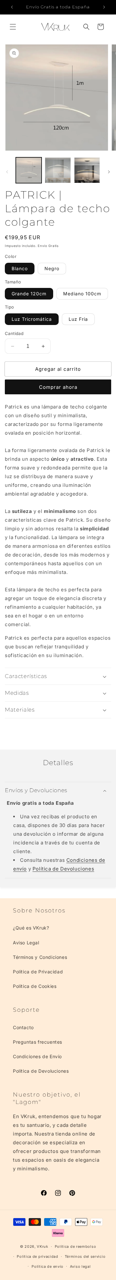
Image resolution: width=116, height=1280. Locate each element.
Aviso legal (80, 1266)
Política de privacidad (37, 1256)
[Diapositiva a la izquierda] (7, 172)
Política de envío (47, 1266)
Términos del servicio (85, 1256)
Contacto (23, 1027)
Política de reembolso (75, 1246)
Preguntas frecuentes (37, 1042)
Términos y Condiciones (40, 957)
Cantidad (14, 333)
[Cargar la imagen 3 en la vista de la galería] (87, 170)
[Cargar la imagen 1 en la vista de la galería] (29, 170)
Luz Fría (78, 319)
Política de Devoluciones (63, 869)
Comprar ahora (58, 387)
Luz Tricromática (32, 319)
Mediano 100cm (82, 293)
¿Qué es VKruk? (31, 927)
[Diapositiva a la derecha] (109, 172)
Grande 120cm (29, 293)
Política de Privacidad (38, 971)
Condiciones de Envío (37, 1056)
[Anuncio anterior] (12, 7)
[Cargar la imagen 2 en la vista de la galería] (58, 170)
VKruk (42, 1246)
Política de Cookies (34, 986)
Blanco (20, 268)
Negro (51, 268)
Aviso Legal (26, 942)
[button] (13, 27)
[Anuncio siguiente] (104, 7)
